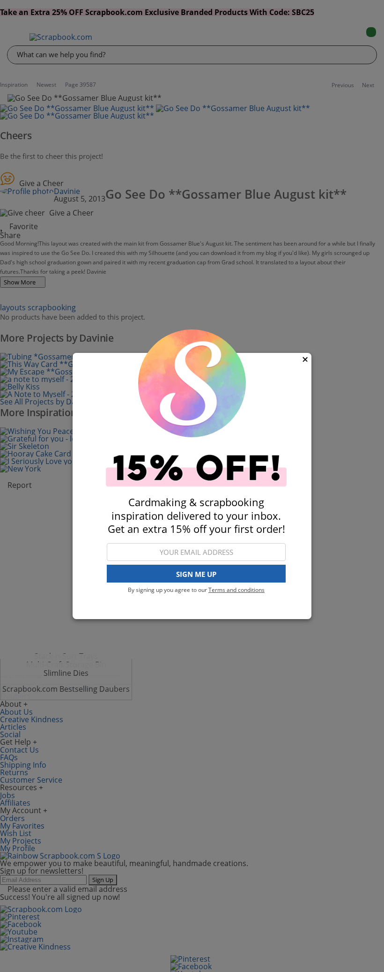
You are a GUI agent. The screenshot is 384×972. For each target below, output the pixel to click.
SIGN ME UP (196, 574)
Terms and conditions (236, 590)
